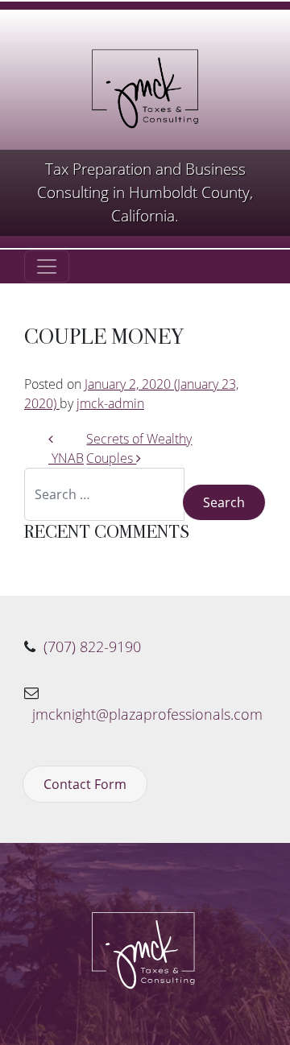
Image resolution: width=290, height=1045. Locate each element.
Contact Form (85, 784)
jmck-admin (110, 403)
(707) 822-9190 (92, 646)
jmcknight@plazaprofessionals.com (147, 714)
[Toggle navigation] (46, 266)
